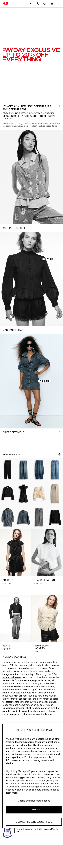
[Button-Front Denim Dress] (8, 517)
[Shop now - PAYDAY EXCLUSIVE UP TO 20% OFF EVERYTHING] (59, 106)
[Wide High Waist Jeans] (23, 470)
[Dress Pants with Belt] (8, 470)
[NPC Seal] (7, 829)
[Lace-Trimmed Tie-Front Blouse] (39, 493)
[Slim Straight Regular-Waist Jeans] (39, 517)
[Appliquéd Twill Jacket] (8, 493)
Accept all (34, 809)
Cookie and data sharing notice (34, 800)
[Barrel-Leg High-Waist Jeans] (55, 493)
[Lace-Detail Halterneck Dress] (23, 493)
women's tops (49, 668)
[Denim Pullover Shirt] (23, 517)
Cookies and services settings (34, 822)
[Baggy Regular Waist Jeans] (55, 470)
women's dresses (11, 677)
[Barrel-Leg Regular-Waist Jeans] (39, 470)
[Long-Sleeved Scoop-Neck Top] (55, 517)
